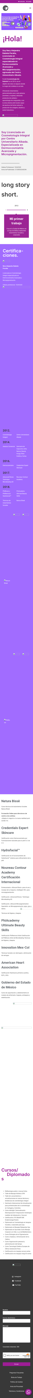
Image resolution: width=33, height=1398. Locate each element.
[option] (16, 209)
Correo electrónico (9, 1318)
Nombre (5, 1310)
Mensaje (5, 1326)
